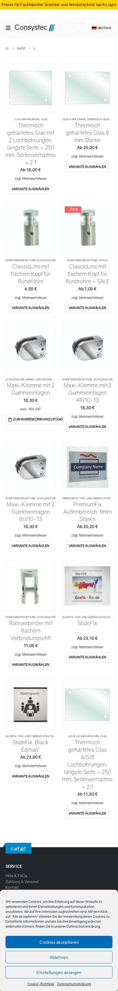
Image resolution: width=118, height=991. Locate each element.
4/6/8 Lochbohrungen (83, 736)
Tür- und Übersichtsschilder (96, 617)
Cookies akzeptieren (59, 942)
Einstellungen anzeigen (59, 972)
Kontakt (12, 887)
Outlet (103, 260)
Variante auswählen (30, 189)
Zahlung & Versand (21, 881)
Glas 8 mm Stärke (74, 119)
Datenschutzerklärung (83, 926)
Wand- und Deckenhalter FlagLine (50, 379)
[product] (30, 88)
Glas (44, 119)
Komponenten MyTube (20, 260)
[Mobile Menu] (9, 28)
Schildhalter (46, 260)
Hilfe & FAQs (16, 876)
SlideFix (68, 617)
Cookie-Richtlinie (40, 984)
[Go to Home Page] (7, 48)
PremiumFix (70, 498)
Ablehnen (59, 957)
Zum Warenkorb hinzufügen (38, 419)
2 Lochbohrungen (27, 119)
